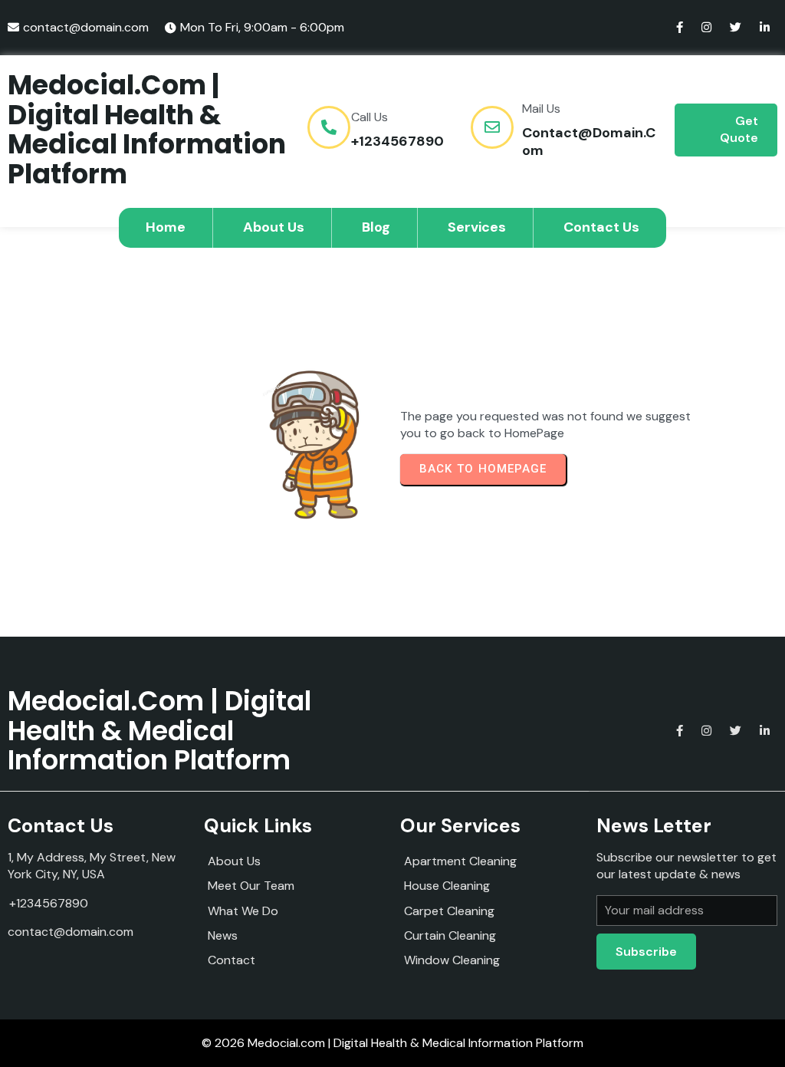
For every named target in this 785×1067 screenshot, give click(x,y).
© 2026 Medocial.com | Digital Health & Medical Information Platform (392, 1043)
